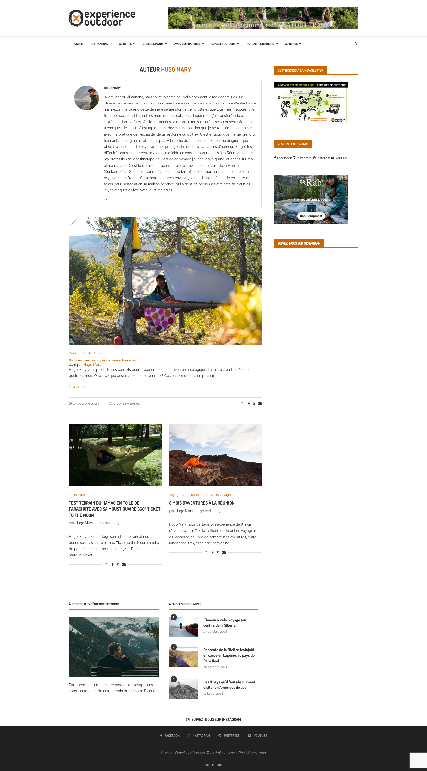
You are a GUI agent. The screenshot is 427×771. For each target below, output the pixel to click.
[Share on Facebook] (249, 404)
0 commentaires (126, 403)
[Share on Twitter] (254, 403)
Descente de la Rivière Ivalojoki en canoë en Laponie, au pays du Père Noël (229, 655)
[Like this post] (242, 404)
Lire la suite (78, 387)
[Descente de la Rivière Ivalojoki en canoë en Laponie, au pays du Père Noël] (183, 657)
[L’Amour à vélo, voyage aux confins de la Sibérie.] (183, 627)
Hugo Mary (112, 88)
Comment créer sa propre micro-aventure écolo (102, 360)
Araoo (261, 753)
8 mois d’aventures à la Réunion (202, 503)
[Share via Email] (260, 404)
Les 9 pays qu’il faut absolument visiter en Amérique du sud (229, 684)
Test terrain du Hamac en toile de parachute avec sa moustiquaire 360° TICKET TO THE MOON (114, 509)
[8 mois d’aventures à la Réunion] (215, 455)
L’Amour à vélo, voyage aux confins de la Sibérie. (225, 622)
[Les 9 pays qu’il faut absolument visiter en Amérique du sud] (183, 689)
